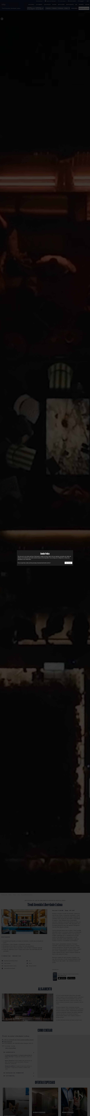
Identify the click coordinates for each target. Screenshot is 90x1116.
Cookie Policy (28, 559)
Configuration (60, 557)
